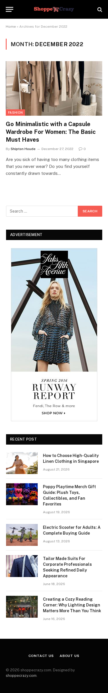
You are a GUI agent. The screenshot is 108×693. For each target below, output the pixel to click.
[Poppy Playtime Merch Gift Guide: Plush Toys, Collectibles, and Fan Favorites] (22, 494)
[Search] (99, 9)
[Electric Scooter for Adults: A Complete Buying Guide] (22, 535)
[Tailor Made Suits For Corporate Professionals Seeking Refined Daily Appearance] (22, 566)
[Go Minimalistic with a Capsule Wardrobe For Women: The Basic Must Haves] (54, 88)
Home (11, 27)
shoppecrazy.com (21, 675)
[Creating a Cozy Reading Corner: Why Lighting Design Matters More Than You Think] (22, 607)
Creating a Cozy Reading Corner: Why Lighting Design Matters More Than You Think (72, 605)
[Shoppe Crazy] (53, 9)
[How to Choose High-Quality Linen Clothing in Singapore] (22, 463)
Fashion (15, 112)
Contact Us (41, 656)
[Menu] (9, 9)
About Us (69, 656)
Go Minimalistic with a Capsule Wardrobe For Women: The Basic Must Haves (51, 132)
